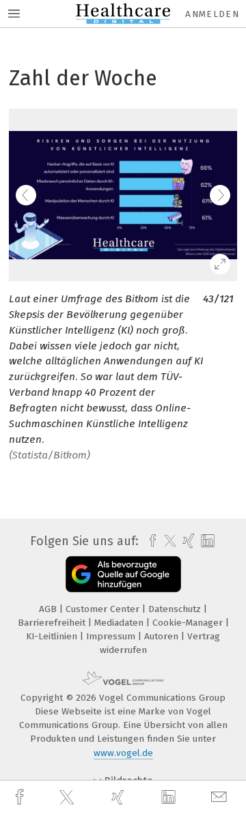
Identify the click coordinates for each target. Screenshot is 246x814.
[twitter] (68, 797)
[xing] (119, 797)
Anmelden (212, 14)
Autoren (162, 636)
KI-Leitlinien (53, 636)
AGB (49, 609)
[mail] (220, 797)
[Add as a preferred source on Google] (123, 574)
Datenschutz (176, 609)
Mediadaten (120, 622)
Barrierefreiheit (53, 622)
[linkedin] (170, 797)
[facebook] (21, 797)
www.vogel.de (123, 753)
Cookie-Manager (189, 622)
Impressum (112, 636)
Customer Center (104, 609)
